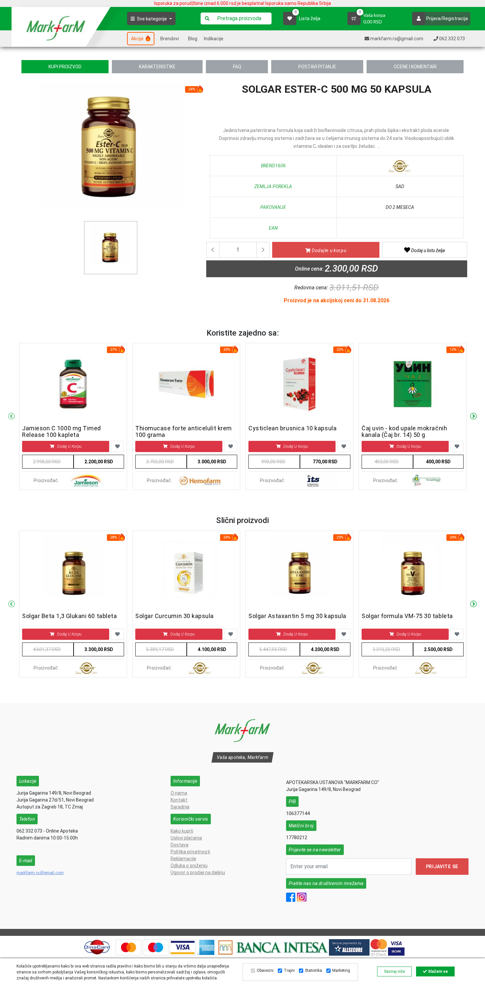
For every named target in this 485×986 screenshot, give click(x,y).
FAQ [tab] (237, 66)
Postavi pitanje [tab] (317, 66)
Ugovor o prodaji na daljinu (198, 872)
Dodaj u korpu (69, 446)
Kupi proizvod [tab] (64, 66)
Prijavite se (442, 866)
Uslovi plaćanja (186, 837)
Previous (11, 416)
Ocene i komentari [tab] (415, 66)
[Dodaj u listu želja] (117, 446)
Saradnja (180, 806)
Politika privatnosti (190, 851)
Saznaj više (394, 971)
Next (473, 416)
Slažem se (437, 971)
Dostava (179, 844)
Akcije (138, 38)
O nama (179, 793)
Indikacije (213, 38)
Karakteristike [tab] (157, 66)
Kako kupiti (182, 831)
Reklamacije (183, 858)
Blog (192, 38)
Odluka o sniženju (189, 865)
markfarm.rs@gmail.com (40, 872)
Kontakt (179, 800)
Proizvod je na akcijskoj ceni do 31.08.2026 (336, 300)
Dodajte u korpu (328, 250)
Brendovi (169, 38)
